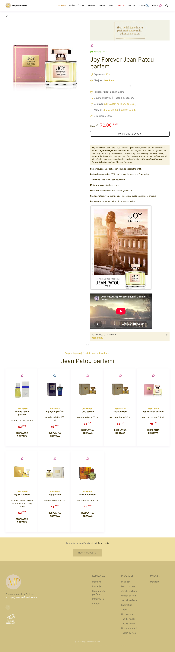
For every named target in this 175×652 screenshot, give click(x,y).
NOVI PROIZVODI (86, 553)
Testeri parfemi (129, 632)
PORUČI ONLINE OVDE (128, 134)
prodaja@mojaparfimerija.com (21, 597)
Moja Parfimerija (19, 5)
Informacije (98, 599)
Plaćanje (96, 586)
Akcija (121, 5)
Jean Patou (109, 80)
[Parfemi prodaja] (8, 5)
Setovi (102, 5)
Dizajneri (61, 5)
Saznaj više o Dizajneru (104, 334)
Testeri (131, 5)
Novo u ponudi (129, 628)
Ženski (81, 5)
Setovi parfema (129, 600)
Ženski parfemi (129, 591)
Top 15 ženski (128, 623)
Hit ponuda (127, 614)
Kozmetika (126, 605)
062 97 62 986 (128, 110)
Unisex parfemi (129, 595)
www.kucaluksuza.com (71, 645)
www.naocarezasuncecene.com (96, 645)
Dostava (96, 581)
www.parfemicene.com (50, 645)
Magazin (154, 581)
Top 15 (142, 5)
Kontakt (96, 603)
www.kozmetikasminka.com (123, 645)
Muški (72, 5)
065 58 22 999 (111, 110)
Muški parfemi (128, 586)
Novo (111, 5)
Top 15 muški (128, 619)
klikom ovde (102, 543)
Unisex (91, 5)
